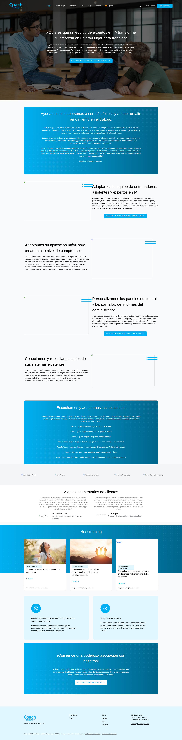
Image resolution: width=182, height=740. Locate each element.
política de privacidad (92, 734)
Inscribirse (163, 6)
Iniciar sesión (150, 6)
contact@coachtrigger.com (140, 724)
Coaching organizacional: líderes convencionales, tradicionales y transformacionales (85, 572)
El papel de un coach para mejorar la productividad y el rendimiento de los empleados (133, 574)
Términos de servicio (109, 734)
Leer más (28, 578)
